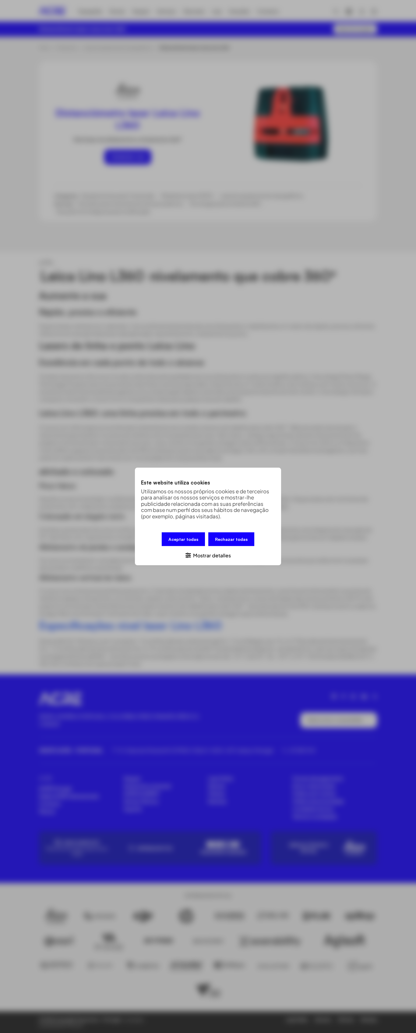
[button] (208, 555)
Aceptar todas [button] (183, 539)
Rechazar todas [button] (231, 539)
